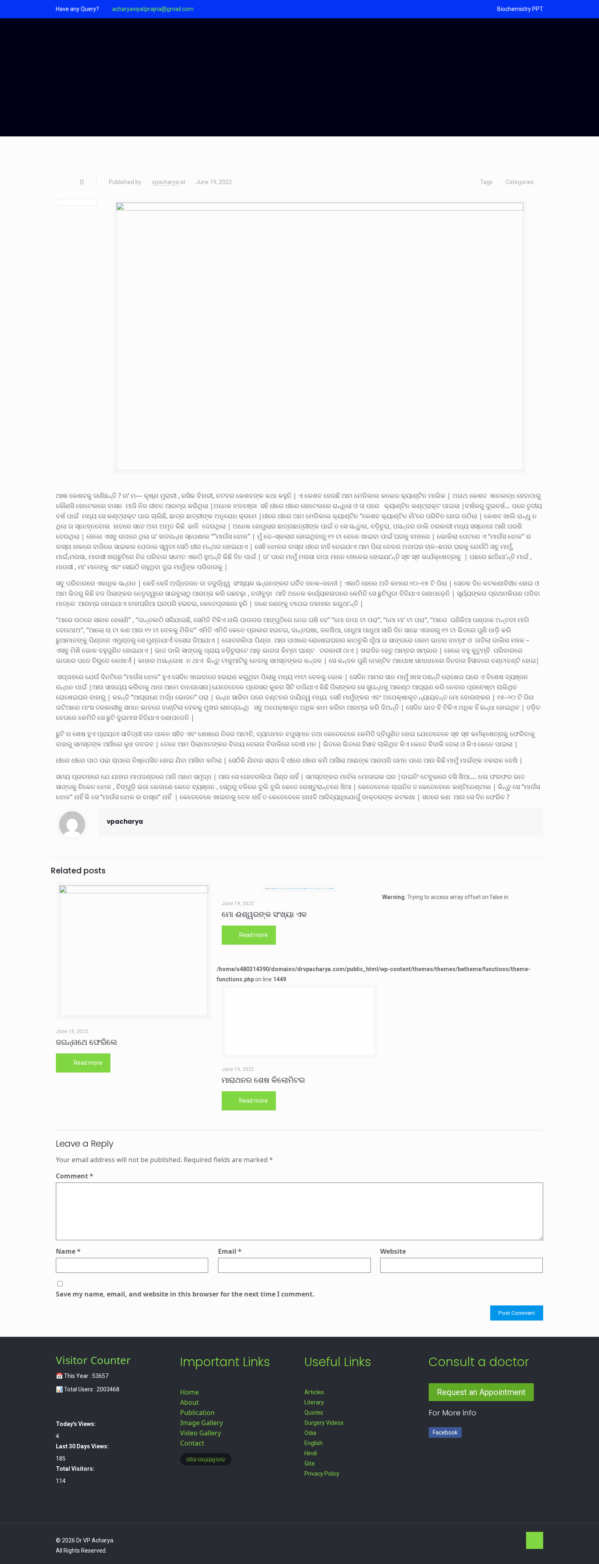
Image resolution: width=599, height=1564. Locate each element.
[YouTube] (491, 1540)
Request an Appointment (481, 1392)
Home (189, 1392)
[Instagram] (513, 1540)
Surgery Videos (324, 1422)
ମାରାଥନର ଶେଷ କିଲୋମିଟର (263, 1080)
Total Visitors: (76, 1468)
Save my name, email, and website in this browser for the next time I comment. (185, 1294)
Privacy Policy (321, 1473)
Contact (192, 1443)
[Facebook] (469, 1540)
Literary (314, 1402)
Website (393, 1251)
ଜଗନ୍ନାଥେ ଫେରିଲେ (86, 1042)
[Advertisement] (299, 79)
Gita (309, 1463)
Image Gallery (201, 1422)
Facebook (445, 1432)
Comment (74, 1175)
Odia (310, 1433)
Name (68, 1251)
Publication (197, 1412)
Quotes (313, 1412)
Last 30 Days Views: (83, 1446)
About (189, 1402)
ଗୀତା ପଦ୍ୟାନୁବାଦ (205, 1459)
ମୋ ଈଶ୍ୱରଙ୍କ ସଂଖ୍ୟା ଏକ (264, 914)
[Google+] (480, 1540)
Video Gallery (200, 1432)
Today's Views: (76, 1424)
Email (230, 1251)
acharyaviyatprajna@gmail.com (153, 9)
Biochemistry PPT (520, 9)
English (313, 1443)
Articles (314, 1392)
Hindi (310, 1453)
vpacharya (165, 182)
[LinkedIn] (502, 1540)
